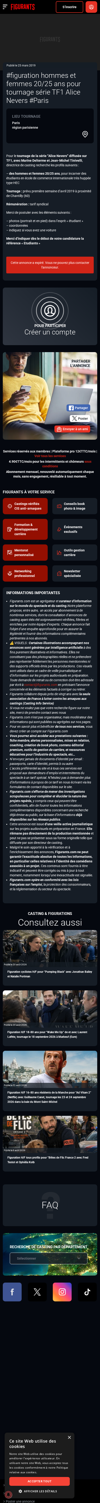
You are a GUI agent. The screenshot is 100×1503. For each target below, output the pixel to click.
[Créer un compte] (50, 316)
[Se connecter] (91, 7)
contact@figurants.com (40, 685)
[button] (39, 1491)
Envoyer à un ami (75, 429)
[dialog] (39, 1465)
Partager (81, 408)
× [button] (69, 1437)
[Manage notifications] (8, 1494)
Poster (83, 418)
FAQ (50, 1205)
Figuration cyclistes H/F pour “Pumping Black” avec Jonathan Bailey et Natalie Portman (49, 974)
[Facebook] (12, 1292)
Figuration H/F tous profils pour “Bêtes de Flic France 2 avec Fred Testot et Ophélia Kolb (47, 1160)
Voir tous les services (50, 456)
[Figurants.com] (22, 7)
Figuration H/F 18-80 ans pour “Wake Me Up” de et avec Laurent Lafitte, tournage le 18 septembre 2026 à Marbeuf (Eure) (47, 1034)
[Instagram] (62, 1292)
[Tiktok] (87, 1292)
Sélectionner (26, 1258)
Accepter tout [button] (39, 1481)
